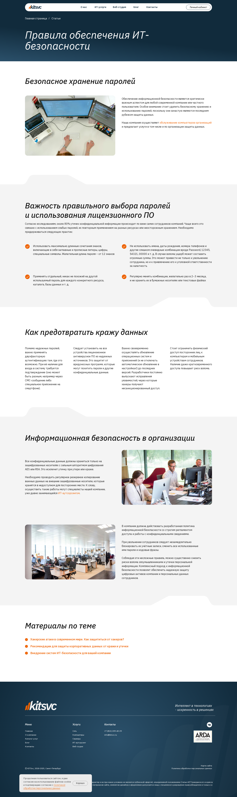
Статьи (56, 18)
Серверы (77, 738)
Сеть (75, 731)
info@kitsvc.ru (110, 735)
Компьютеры (78, 735)
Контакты (29, 746)
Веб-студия (78, 746)
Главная (29, 731)
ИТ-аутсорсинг (79, 742)
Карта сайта (206, 765)
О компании (30, 735)
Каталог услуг (31, 738)
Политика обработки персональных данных (192, 768)
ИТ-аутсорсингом (69, 493)
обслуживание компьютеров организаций (186, 122)
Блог (27, 742)
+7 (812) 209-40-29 (113, 731)
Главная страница (36, 18)
